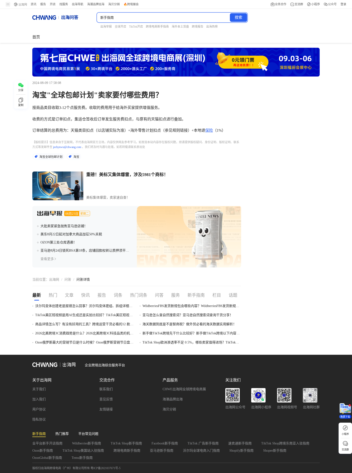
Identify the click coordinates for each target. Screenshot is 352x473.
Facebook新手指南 (165, 443)
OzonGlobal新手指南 (47, 458)
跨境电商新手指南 (127, 450)
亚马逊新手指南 (161, 450)
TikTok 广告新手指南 (203, 443)
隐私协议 (39, 419)
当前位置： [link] (40, 279)
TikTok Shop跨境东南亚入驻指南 (285, 443)
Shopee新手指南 (274, 450)
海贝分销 (169, 409)
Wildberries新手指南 (86, 443)
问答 (67, 279)
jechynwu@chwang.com (67, 147)
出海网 (54, 279)
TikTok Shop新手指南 (126, 443)
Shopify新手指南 (241, 450)
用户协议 (39, 409)
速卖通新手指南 (240, 443)
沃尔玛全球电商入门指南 (201, 450)
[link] (54, 279)
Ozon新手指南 (42, 450)
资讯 (33, 4)
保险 (209, 130)
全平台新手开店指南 (47, 443)
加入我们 (39, 399)
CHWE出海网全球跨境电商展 (184, 389)
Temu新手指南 (82, 458)
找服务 (63, 4)
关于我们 (39, 389)
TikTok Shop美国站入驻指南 (83, 450)
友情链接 (106, 409)
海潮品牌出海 (173, 399)
